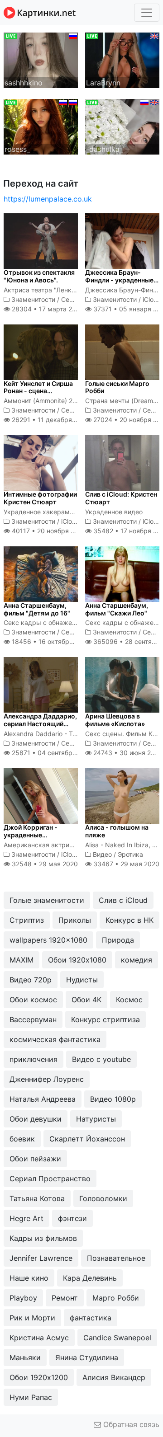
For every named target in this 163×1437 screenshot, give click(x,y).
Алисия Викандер (113, 1377)
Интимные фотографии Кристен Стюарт (40, 498)
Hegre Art (26, 1218)
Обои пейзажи (35, 1158)
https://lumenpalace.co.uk (48, 198)
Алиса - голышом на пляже (117, 831)
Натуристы (96, 1118)
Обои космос (33, 999)
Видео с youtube (101, 1059)
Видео (102, 854)
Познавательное (116, 1258)
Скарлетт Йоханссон (87, 1138)
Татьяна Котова (37, 1198)
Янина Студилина (86, 1357)
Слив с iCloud (123, 900)
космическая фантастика (55, 1039)
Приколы (74, 920)
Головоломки (103, 1198)
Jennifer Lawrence (41, 1258)
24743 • (127, 752)
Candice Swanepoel (117, 1337)
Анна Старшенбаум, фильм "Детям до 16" (37, 609)
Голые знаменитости (47, 900)
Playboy (23, 1297)
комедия (136, 959)
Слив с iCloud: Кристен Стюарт (121, 498)
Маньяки (25, 1357)
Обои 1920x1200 (39, 1377)
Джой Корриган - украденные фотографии (31, 834)
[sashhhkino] (41, 59)
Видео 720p (31, 979)
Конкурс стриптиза (105, 1019)
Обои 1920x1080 (77, 959)
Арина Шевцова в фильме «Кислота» (115, 720)
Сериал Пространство (50, 1178)
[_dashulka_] (122, 126)
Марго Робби (115, 1297)
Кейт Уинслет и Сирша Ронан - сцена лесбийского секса (38, 391)
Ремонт (65, 1297)
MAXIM (22, 959)
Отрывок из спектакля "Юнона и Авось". (39, 276)
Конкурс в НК (129, 920)
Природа (118, 939)
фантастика (90, 1317)
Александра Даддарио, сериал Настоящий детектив (40, 723)
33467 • (125, 864)
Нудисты (82, 979)
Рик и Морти (32, 1317)
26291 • (49, 419)
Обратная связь (130, 1424)
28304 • (46, 309)
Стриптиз (27, 920)
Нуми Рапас (31, 1397)
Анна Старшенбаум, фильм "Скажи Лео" (116, 609)
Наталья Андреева (43, 1099)
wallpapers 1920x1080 (48, 939)
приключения (34, 1059)
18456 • (50, 641)
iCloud (152, 299)
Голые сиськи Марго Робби (117, 387)
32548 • (44, 864)
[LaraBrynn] (122, 59)
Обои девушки (36, 1118)
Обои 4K (86, 999)
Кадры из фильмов (43, 1238)
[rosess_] (41, 126)
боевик (22, 1138)
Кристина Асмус (39, 1337)
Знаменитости (33, 299)
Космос (129, 999)
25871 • (51, 752)
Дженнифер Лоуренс (47, 1079)
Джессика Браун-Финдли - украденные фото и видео (119, 279)
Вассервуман (33, 1019)
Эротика (130, 854)
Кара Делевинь (90, 1277)
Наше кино (29, 1277)
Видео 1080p (113, 1099)
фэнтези (72, 1218)
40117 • (48, 531)
